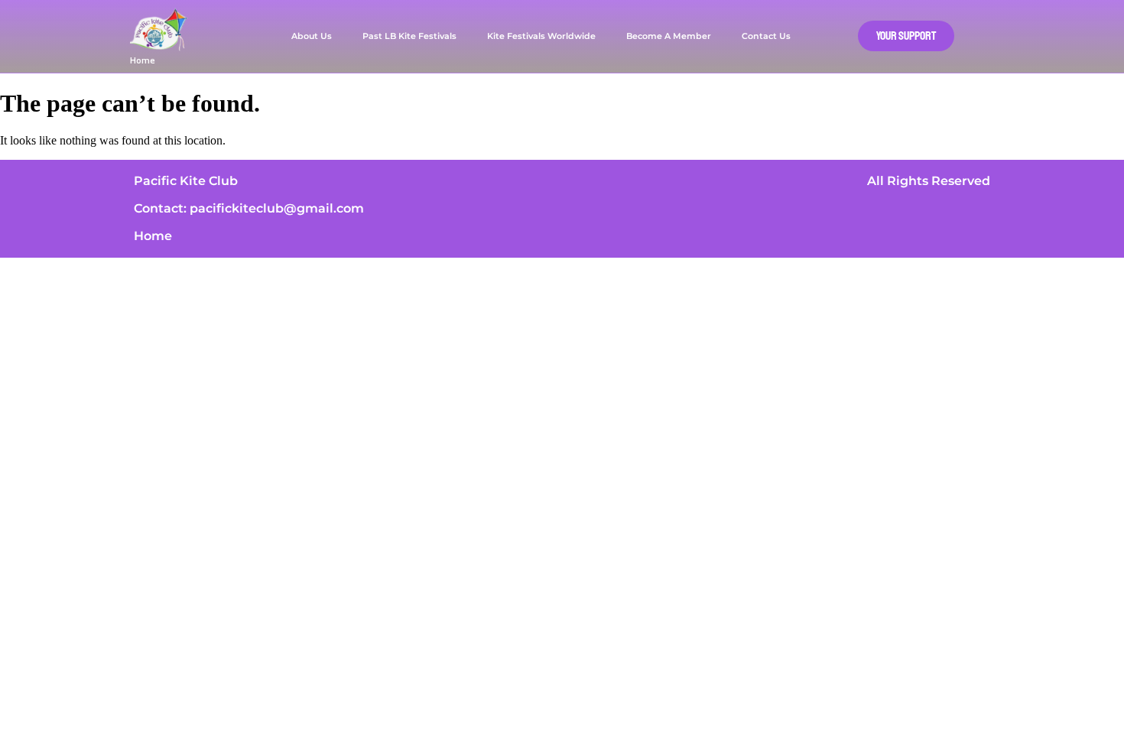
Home (142, 60)
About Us (311, 36)
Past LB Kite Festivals (409, 36)
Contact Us (766, 36)
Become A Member (668, 36)
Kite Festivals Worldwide (541, 36)
